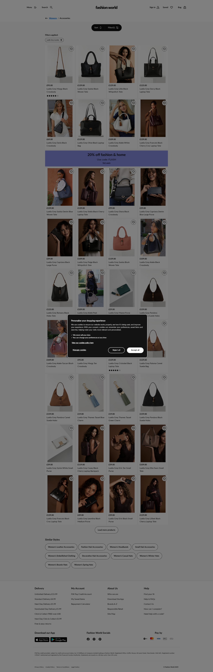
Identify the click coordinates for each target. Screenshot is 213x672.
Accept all (135, 350)
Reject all (116, 350)
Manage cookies (79, 350)
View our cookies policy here (82, 343)
